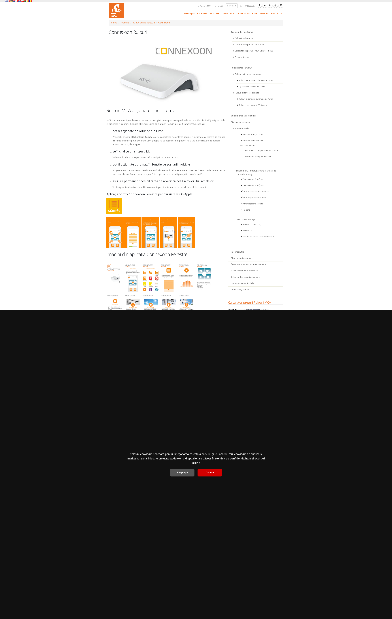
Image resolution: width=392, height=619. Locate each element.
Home (114, 22)
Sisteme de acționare (241, 122)
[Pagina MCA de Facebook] (259, 5)
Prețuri (214, 13)
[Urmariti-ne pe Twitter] (264, 5)
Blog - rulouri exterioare (242, 258)
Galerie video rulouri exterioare (245, 277)
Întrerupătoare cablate (253, 203)
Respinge (182, 472)
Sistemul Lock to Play (252, 224)
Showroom (242, 13)
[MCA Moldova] (28, 1)
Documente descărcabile (242, 283)
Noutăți (219, 6)
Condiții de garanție (240, 289)
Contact (232, 5)
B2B (254, 13)
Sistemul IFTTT (249, 230)
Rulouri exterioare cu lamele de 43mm (256, 80)
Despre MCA (205, 6)
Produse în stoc (242, 57)
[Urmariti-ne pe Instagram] (281, 5)
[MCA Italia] (17, 1)
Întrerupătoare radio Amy (254, 197)
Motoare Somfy (242, 128)
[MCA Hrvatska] (19, 1)
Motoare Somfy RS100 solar (258, 156)
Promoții (188, 13)
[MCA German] (11, 1)
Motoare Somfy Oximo (253, 134)
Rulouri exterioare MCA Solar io (253, 105)
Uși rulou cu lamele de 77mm (252, 86)
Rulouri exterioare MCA (241, 68)
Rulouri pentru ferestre (143, 22)
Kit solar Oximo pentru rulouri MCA (262, 150)
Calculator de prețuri (244, 38)
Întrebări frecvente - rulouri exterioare (248, 264)
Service (263, 13)
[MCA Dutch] (14, 1)
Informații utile (237, 252)
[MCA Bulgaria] (22, 1)
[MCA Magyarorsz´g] (25, 1)
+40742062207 (248, 6)
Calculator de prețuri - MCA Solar (249, 44)
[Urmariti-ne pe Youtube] (275, 5)
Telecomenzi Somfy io (253, 179)
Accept (210, 472)
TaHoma (246, 210)
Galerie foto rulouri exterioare (244, 270)
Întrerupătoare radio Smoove (256, 191)
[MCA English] (6, 1)
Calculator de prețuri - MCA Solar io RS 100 (254, 51)
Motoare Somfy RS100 (253, 140)
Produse (201, 13)
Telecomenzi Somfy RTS (253, 185)
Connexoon (164, 22)
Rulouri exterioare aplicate (247, 92)
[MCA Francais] (8, 1)
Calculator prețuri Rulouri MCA (249, 302)
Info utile (227, 13)
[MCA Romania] (30, 1)
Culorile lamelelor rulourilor (243, 115)
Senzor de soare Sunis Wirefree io (258, 236)
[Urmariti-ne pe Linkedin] (270, 5)
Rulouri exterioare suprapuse (248, 74)
